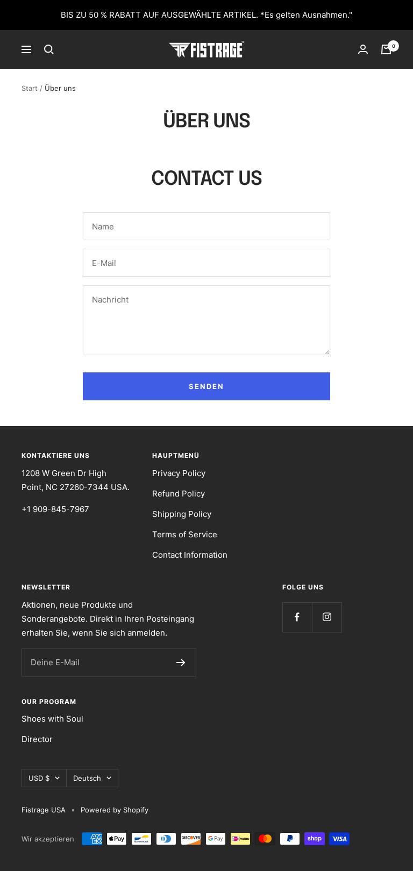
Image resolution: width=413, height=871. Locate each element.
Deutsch (87, 778)
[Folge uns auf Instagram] (326, 617)
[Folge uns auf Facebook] (297, 617)
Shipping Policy (181, 514)
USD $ (39, 778)
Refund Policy (178, 493)
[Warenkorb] (386, 49)
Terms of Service (184, 534)
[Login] (363, 49)
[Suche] (49, 49)
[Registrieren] (181, 662)
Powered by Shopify (114, 809)
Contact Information (189, 555)
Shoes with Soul (52, 719)
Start (30, 88)
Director (37, 739)
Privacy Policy (178, 473)
